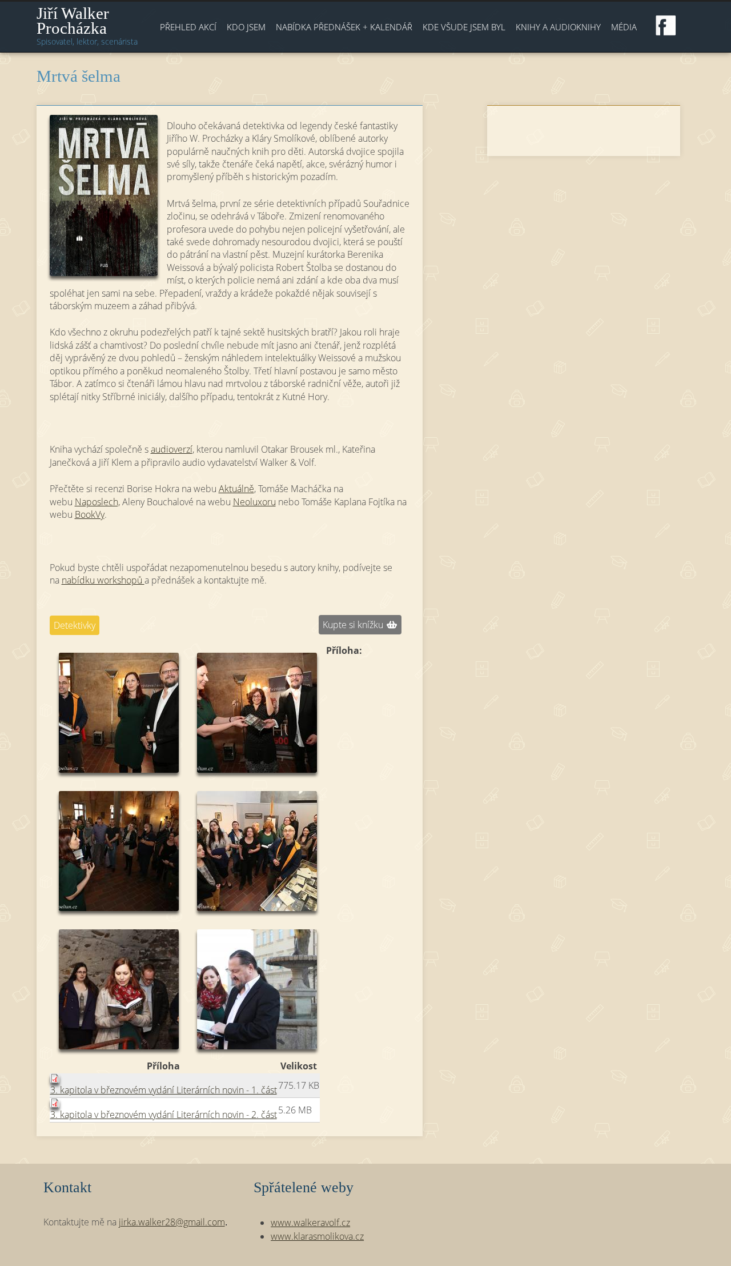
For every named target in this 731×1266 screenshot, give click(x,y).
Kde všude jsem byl (464, 27)
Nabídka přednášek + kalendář (344, 27)
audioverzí (171, 449)
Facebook (666, 25)
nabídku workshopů (103, 580)
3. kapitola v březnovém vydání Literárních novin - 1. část (163, 1090)
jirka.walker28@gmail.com (172, 1222)
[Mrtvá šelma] (104, 195)
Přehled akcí (188, 27)
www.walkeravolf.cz (310, 1222)
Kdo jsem (246, 27)
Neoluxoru (254, 502)
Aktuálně (236, 488)
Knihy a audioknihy (558, 27)
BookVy (90, 514)
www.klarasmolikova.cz (317, 1236)
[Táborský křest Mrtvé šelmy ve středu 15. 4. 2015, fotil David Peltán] (119, 851)
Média (624, 27)
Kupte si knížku (353, 624)
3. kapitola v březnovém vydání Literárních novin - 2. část (163, 1114)
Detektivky (74, 625)
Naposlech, (97, 502)
